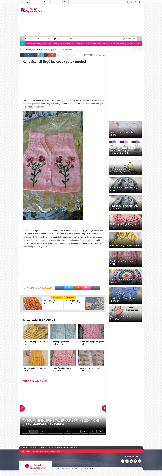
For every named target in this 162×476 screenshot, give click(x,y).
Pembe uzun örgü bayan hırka (122, 262)
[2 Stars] (87, 55)
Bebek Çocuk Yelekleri (34, 50)
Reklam (64, 2)
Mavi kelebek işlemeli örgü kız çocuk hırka (69, 39)
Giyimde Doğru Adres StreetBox (121, 318)
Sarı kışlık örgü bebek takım (124, 245)
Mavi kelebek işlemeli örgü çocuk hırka (124, 207)
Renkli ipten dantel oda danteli (122, 281)
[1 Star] (85, 55)
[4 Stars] (90, 55)
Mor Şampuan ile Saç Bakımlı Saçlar (37, 39)
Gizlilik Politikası (36, 2)
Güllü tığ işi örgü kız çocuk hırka (124, 225)
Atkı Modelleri (67, 44)
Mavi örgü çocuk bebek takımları (122, 299)
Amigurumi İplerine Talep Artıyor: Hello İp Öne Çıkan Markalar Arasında (124, 150)
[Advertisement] (101, 20)
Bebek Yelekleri (50, 44)
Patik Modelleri (100, 44)
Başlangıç (25, 2)
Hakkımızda (47, 2)
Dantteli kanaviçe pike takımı (122, 133)
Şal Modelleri (83, 44)
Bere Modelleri (33, 44)
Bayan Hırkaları (117, 44)
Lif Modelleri (133, 44)
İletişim (57, 2)
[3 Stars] (88, 55)
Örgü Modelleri (79, 468)
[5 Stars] (92, 55)
